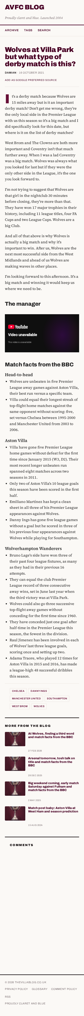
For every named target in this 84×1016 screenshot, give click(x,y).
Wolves (39, 706)
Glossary (40, 989)
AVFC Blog (24, 7)
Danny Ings (39, 691)
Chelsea (18, 691)
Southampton (57, 698)
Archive (12, 30)
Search (44, 30)
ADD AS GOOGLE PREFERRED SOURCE (31, 80)
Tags (28, 30)
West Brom (20, 706)
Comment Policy (64, 989)
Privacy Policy (16, 989)
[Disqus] (42, 901)
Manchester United (26, 698)
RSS (8, 996)
